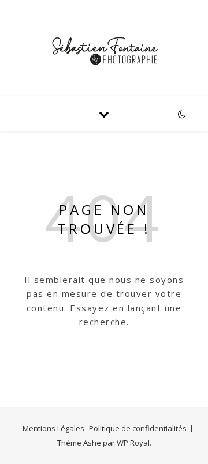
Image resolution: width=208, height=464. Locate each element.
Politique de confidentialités (138, 428)
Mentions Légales (53, 428)
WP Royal (133, 442)
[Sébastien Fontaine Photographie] (104, 48)
